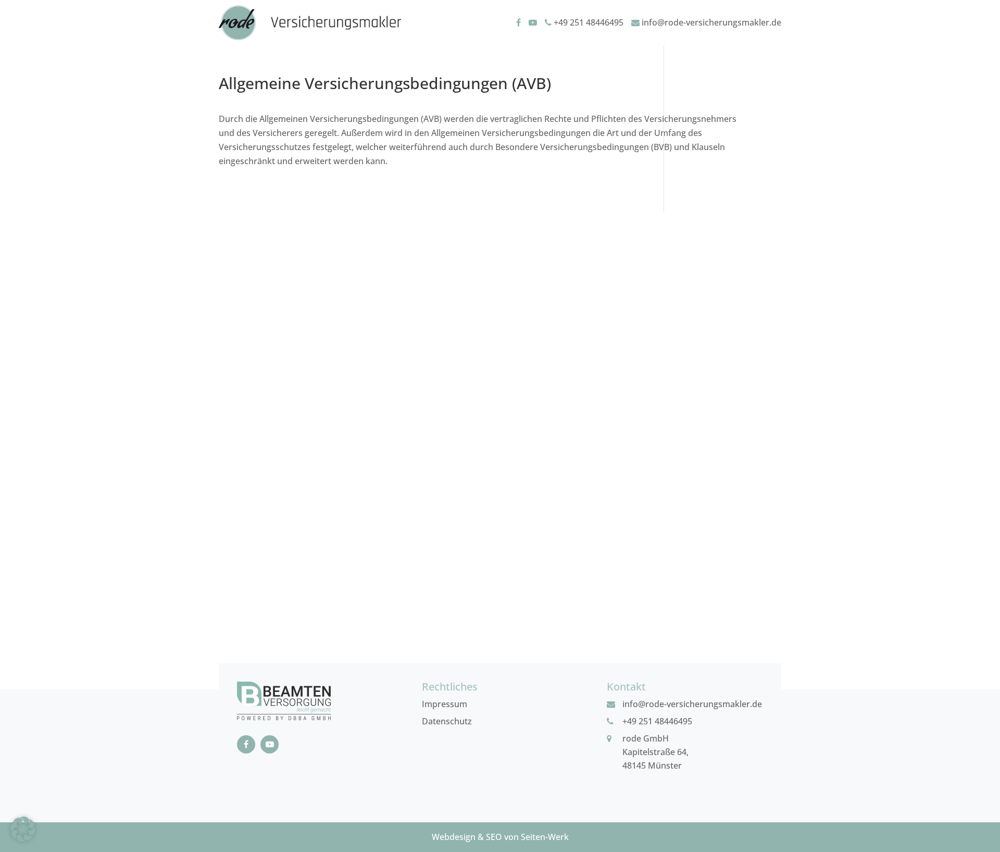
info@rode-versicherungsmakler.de (710, 22)
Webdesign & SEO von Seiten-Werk (500, 837)
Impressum (444, 704)
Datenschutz (447, 721)
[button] (23, 829)
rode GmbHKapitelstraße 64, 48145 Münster (655, 752)
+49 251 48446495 (587, 22)
